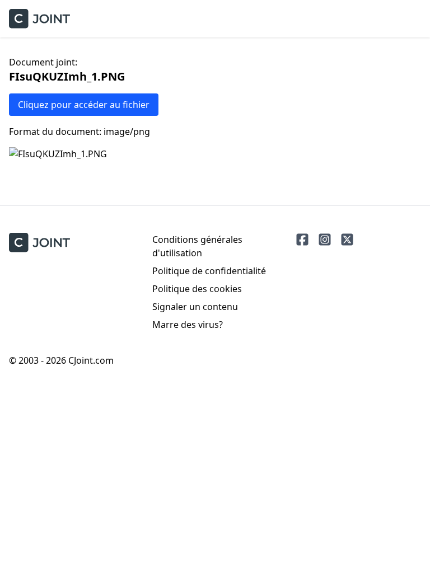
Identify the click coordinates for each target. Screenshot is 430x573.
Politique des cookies (197, 289)
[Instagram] (324, 239)
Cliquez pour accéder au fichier (83, 104)
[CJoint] (39, 242)
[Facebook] (302, 239)
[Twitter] (347, 239)
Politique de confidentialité (209, 271)
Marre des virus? (187, 324)
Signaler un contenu (195, 306)
